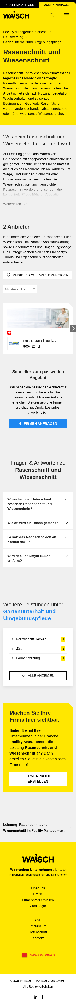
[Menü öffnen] (66, 15)
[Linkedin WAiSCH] (35, 996)
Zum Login (38, 906)
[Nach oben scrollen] (70, 827)
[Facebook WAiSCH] (43, 996)
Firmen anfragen (40, 423)
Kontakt (38, 938)
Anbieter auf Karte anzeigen (40, 275)
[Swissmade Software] (38, 955)
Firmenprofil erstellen (38, 778)
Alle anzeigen (41, 675)
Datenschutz (38, 932)
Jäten (40, 648)
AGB (38, 920)
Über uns (38, 888)
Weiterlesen (12, 204)
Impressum (38, 926)
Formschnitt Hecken (40, 639)
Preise (38, 894)
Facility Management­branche (59, 5)
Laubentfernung (40, 658)
